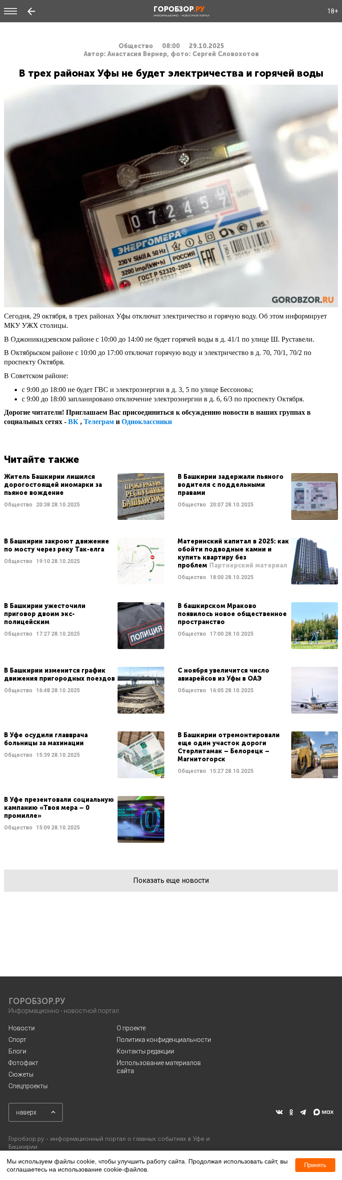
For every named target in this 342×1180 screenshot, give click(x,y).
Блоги (17, 1051)
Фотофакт (23, 1062)
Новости (21, 1028)
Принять (315, 1165)
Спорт (17, 1039)
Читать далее (84, 496)
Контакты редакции (145, 1051)
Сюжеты (20, 1074)
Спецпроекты (28, 1086)
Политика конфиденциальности (164, 1039)
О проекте (131, 1028)
